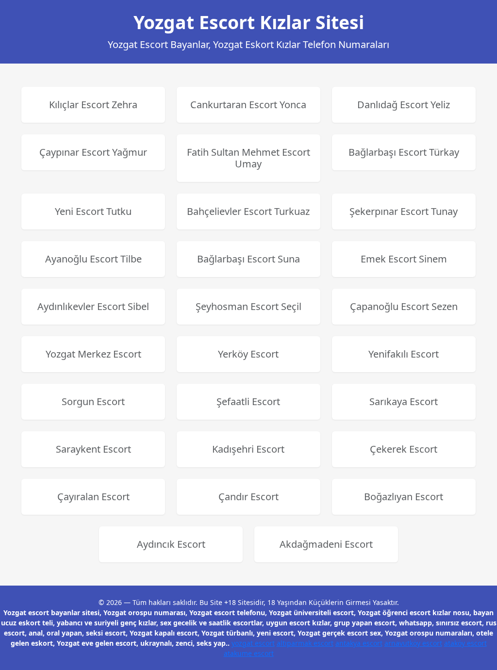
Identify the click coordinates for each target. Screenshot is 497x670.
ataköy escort (465, 643)
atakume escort (249, 653)
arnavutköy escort (413, 643)
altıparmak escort (305, 643)
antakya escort (358, 643)
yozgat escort (253, 643)
